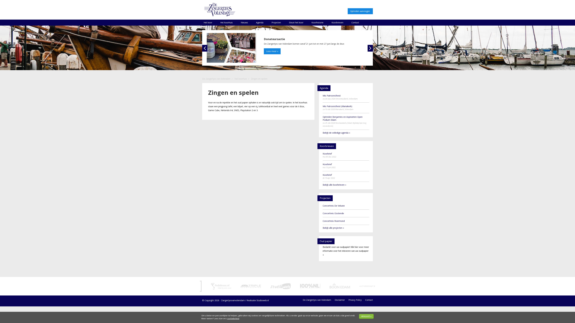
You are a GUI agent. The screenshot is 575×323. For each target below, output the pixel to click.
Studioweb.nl (263, 300)
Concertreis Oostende (333, 213)
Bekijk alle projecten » (333, 227)
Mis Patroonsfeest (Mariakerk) (338, 108)
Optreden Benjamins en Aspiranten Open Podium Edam (344, 121)
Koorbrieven (337, 22)
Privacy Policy (355, 299)
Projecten (276, 22)
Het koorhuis (226, 22)
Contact (355, 22)
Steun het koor (296, 22)
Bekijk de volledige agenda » (336, 132)
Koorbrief (329, 155)
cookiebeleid (233, 318)
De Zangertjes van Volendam (317, 299)
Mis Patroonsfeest (340, 97)
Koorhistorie (317, 22)
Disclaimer (340, 299)
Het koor (208, 22)
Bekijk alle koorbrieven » (334, 184)
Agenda (259, 22)
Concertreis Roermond (334, 221)
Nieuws (244, 22)
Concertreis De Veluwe (334, 205)
